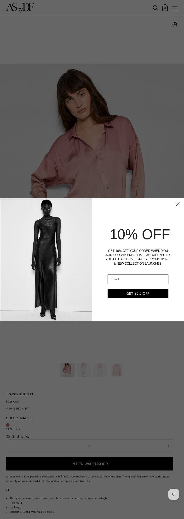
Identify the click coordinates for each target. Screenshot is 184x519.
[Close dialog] (177, 204)
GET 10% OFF (138, 293)
